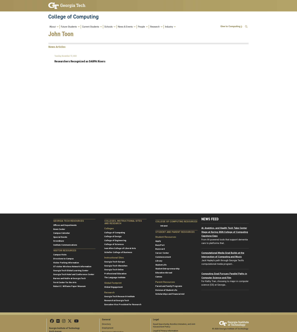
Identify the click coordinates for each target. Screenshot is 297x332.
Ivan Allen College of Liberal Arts (120, 248)
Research (155, 26)
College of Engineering (115, 240)
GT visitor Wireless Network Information (72, 266)
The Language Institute (114, 277)
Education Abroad (163, 273)
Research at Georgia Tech (116, 300)
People (141, 26)
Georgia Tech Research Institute (119, 296)
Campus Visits (60, 254)
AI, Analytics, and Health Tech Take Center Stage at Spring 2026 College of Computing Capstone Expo (224, 232)
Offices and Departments (65, 225)
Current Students (90, 26)
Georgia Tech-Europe (114, 262)
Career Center (162, 253)
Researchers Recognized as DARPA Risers (79, 61)
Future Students (69, 26)
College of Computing (73, 16)
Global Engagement (113, 287)
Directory (106, 324)
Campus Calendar (61, 233)
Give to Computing (230, 26)
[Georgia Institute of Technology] (67, 4)
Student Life (161, 265)
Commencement (163, 257)
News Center (59, 229)
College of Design (112, 236)
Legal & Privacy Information (165, 331)
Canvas (158, 277)
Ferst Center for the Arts (64, 282)
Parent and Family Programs (168, 286)
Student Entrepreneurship (167, 269)
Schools (108, 26)
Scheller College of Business (118, 252)
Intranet (164, 226)
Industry (169, 26)
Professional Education (115, 273)
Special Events (60, 237)
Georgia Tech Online (114, 269)
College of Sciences (114, 244)
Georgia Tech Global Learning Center (70, 270)
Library (158, 261)
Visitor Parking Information (66, 262)
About (53, 26)
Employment (107, 328)
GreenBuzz (58, 241)
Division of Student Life (166, 290)
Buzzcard (160, 249)
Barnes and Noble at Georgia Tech (69, 278)
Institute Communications (65, 245)
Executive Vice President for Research (122, 304)
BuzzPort (159, 245)
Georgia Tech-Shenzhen (115, 266)
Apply (158, 241)
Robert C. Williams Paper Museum (69, 286)
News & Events (125, 26)
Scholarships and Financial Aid (169, 294)
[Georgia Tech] (234, 323)
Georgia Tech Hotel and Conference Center (73, 274)
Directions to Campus (63, 258)
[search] (246, 26)
